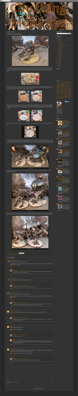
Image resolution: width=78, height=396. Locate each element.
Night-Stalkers (69, 89)
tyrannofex (58, 97)
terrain (51, 123)
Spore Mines (69, 93)
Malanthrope (66, 88)
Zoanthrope (58, 98)
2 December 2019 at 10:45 (23, 270)
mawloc (70, 88)
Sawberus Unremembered (62, 45)
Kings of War (59, 88)
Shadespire (64, 92)
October (60, 48)
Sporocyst (58, 94)
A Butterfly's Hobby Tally (62, 159)
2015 (58, 62)
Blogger (43, 388)
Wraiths (68, 97)
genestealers (62, 86)
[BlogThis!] (20, 253)
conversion (62, 84)
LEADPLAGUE (60, 129)
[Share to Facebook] (22, 253)
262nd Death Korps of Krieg (62, 186)
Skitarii (70, 92)
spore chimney (65, 93)
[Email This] (19, 253)
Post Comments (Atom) (14, 382)
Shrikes (68, 92)
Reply (11, 266)
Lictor (63, 88)
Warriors (65, 97)
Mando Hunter (64, 169)
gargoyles (58, 86)
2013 (58, 64)
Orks (65, 90)
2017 (58, 59)
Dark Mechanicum (14, 254)
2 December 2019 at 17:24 (23, 317)
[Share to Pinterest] (23, 253)
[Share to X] (21, 253)
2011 (58, 66)
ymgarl (70, 97)
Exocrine (63, 85)
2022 (58, 37)
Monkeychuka (15, 270)
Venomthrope (61, 97)
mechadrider (58, 89)
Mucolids (62, 89)
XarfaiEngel (12, 260)
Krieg (63, 204)
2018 (58, 58)
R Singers (11, 326)
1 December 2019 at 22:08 (18, 260)
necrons (65, 89)
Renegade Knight (19, 254)
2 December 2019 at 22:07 (17, 326)
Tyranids (65, 96)
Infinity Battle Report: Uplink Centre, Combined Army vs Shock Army (66, 141)
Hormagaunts (66, 87)
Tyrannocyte (69, 96)
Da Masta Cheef (12, 348)
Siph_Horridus (12, 278)
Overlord (68, 90)
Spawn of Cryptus (59, 93)
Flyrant (70, 85)
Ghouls (65, 86)
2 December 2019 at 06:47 (18, 292)
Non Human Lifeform (60, 90)
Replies (12, 268)
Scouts (61, 92)
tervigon (58, 95)
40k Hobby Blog (60, 203)
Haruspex (58, 87)
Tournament (66, 95)
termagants (66, 94)
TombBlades (61, 95)
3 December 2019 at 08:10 (23, 358)
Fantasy (66, 85)
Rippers (67, 91)
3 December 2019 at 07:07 (19, 348)
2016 (58, 60)
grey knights (69, 86)
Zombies (61, 98)
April (59, 52)
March (60, 53)
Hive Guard (62, 87)
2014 (58, 63)
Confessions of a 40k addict (62, 120)
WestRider (11, 292)
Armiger (11, 254)
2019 (58, 41)
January (60, 56)
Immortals (69, 87)
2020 (58, 40)
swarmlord (61, 94)
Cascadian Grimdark (61, 195)
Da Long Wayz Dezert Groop (62, 168)
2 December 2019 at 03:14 (19, 278)
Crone (67, 84)
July (59, 49)
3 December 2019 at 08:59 (20, 339)
